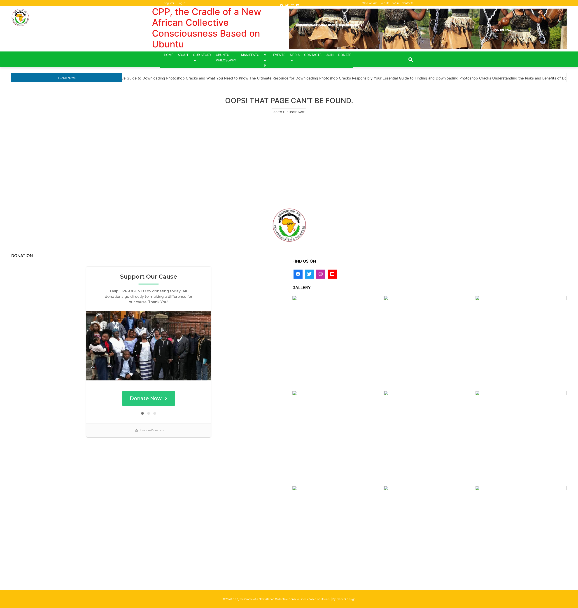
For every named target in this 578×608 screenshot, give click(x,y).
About (183, 55)
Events (279, 55)
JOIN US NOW (502, 30)
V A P (265, 60)
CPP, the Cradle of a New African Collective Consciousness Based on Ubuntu (206, 28)
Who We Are (370, 3)
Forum (395, 3)
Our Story (202, 55)
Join (330, 55)
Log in (181, 3)
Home (168, 55)
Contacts (407, 3)
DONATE (344, 55)
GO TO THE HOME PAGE (289, 112)
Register (169, 3)
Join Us (384, 3)
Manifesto (250, 55)
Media (295, 55)
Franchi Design (345, 599)
